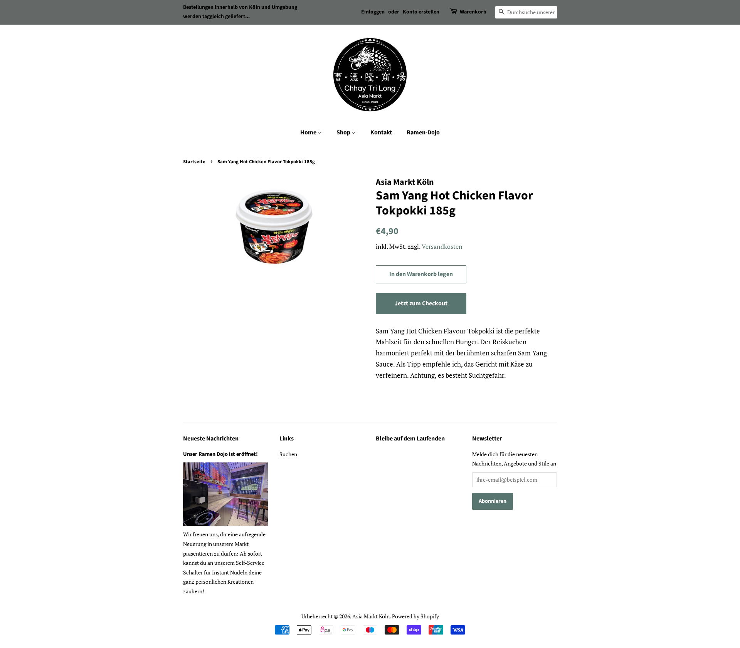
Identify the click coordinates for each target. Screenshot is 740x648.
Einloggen (373, 12)
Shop (344, 132)
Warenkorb (473, 12)
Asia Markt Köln (371, 616)
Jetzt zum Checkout (421, 303)
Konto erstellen (421, 12)
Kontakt (381, 132)
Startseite (194, 161)
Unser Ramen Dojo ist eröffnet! (220, 454)
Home (309, 132)
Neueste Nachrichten (211, 438)
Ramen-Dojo (423, 132)
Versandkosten (442, 246)
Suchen (288, 454)
